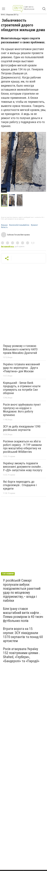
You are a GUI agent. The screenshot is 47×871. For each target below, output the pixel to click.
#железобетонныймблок (19, 225)
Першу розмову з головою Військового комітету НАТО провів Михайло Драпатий (20, 349)
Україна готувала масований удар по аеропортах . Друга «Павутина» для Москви (21, 368)
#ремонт (34, 225)
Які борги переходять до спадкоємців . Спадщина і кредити (20, 485)
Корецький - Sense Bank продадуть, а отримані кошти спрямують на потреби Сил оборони (21, 388)
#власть (4, 227)
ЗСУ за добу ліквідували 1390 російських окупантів (21, 428)
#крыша (4, 225)
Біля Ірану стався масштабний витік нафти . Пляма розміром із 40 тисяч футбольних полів (23, 615)
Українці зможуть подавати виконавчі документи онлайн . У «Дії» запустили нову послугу (22, 467)
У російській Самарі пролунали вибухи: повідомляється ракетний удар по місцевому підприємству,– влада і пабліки (21, 590)
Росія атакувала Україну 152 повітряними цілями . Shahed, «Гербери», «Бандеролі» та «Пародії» (21, 655)
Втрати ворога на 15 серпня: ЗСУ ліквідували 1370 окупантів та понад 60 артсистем (23, 635)
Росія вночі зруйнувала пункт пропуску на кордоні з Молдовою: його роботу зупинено (22, 410)
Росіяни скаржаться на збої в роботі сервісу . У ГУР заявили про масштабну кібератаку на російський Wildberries (22, 447)
